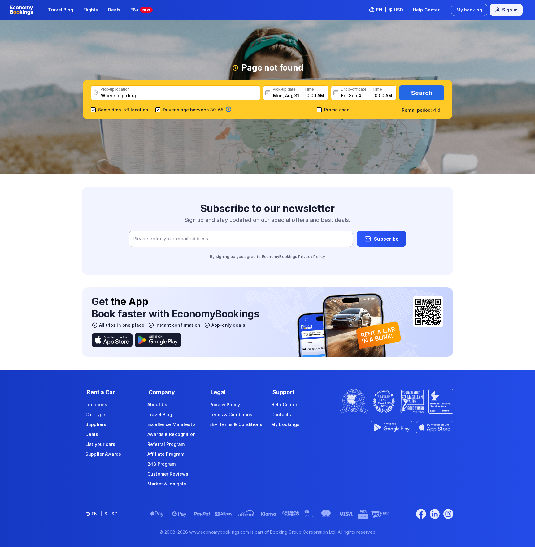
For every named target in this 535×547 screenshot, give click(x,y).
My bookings (285, 424)
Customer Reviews (167, 473)
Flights (90, 9)
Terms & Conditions (231, 414)
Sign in (510, 9)
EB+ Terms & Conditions (235, 424)
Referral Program (166, 444)
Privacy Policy (311, 256)
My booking (469, 9)
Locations (96, 404)
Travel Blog (60, 9)
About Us (157, 404)
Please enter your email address (170, 239)
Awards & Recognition (171, 434)
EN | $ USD (389, 9)
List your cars (100, 444)
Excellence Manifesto (171, 424)
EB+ (140, 9)
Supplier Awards (103, 454)
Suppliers (95, 424)
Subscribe (386, 239)
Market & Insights (166, 483)
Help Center (426, 9)
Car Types (96, 414)
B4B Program (161, 464)
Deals (114, 9)
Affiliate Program (165, 454)
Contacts (281, 414)
